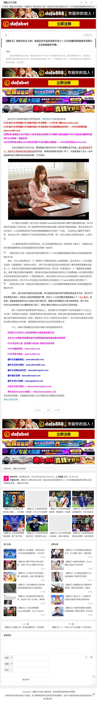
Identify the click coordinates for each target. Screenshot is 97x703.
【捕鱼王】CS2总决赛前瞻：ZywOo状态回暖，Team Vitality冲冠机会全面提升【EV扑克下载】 (30, 611)
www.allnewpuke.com (38, 370)
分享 (58, 410)
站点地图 (56, 692)
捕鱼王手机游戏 (16, 7)
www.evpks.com (32, 349)
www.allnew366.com (35, 365)
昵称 (8, 657)
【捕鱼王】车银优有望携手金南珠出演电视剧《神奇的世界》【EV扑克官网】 (79, 611)
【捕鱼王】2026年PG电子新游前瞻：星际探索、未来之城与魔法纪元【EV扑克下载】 (30, 576)
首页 (6, 7)
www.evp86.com (32, 354)
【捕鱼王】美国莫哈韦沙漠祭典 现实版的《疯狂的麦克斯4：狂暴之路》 (78, 588)
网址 (7, 670)
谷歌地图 (71, 692)
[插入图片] (91, 657)
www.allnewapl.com (31, 376)
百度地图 (63, 692)
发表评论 (88, 35)
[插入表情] (86, 657)
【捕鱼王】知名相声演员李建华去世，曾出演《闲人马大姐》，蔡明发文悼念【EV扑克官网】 (31, 599)
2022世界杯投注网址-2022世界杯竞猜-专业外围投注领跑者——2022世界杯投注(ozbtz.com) (45, 142)
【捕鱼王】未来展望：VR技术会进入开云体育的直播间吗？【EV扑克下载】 (30, 553)
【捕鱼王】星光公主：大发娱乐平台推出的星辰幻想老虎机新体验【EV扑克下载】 (78, 599)
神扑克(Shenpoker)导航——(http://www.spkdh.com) (32, 392)
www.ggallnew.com (34, 381)
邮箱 (8, 663)
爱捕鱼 (60, 477)
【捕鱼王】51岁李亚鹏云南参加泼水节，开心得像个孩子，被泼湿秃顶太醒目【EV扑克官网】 (78, 553)
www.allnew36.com (35, 359)
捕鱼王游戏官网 (11, 399)
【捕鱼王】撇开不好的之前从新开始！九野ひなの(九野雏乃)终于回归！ (30, 565)
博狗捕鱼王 (47, 119)
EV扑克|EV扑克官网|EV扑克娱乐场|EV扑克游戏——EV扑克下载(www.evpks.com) (41, 123)
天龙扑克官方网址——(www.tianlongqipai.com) (29, 386)
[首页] (94, 676)
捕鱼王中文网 (10, 2)
